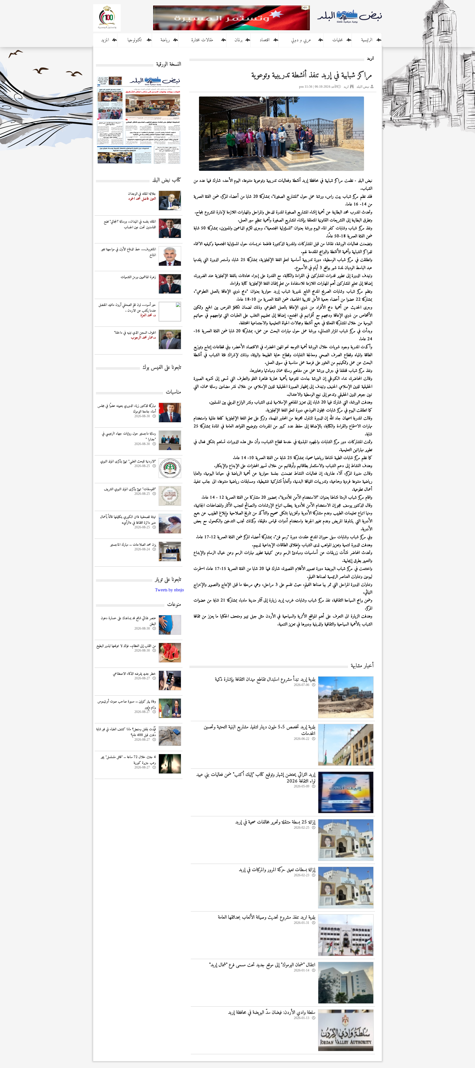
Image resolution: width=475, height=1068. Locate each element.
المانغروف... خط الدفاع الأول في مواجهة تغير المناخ (128, 252)
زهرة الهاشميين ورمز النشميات (138, 277)
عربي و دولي (301, 40)
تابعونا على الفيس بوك (162, 367)
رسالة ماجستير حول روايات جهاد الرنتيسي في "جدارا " (129, 436)
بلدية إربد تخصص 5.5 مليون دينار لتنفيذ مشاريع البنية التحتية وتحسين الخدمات (259, 730)
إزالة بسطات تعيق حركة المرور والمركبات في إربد (277, 870)
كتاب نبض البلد (166, 180)
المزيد (105, 40)
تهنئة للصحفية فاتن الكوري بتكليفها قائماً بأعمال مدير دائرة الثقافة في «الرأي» (128, 520)
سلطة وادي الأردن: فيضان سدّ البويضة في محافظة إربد (271, 1012)
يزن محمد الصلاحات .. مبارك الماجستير (133, 545)
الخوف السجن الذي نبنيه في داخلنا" (135, 333)
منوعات (174, 604)
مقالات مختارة (202, 40)
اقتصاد (264, 40)
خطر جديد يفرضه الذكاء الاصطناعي (134, 674)
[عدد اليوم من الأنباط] (138, 165)
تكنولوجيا (135, 40)
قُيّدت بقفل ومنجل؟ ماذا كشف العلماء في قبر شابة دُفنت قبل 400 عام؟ (126, 732)
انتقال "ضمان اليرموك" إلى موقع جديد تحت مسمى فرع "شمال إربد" (262, 965)
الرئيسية (366, 40)
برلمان (238, 40)
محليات (337, 40)
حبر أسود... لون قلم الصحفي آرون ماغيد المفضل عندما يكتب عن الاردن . (127, 308)
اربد (346, 87)
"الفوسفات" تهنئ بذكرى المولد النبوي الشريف (130, 489)
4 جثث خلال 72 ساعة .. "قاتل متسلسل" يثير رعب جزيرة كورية (128, 760)
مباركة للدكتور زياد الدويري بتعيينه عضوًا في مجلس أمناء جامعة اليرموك (127, 409)
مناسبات (173, 392)
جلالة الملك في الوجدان (142, 194)
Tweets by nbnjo (169, 589)
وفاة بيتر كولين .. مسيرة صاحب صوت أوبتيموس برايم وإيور (127, 704)
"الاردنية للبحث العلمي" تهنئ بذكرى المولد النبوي (128, 461)
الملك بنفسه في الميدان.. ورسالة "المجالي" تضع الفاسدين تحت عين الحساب (130, 224)
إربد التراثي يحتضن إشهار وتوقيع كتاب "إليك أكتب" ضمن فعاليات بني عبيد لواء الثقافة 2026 (255, 777)
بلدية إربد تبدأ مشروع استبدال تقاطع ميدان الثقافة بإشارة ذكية (265, 679)
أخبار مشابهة (362, 666)
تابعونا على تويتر (168, 579)
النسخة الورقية (168, 64)
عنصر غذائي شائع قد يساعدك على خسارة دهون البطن (128, 621)
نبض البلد (363, 87)
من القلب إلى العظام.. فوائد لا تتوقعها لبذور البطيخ (126, 646)
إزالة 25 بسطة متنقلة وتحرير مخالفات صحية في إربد (275, 822)
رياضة (165, 40)
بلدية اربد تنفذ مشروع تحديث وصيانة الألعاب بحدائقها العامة (266, 917)
